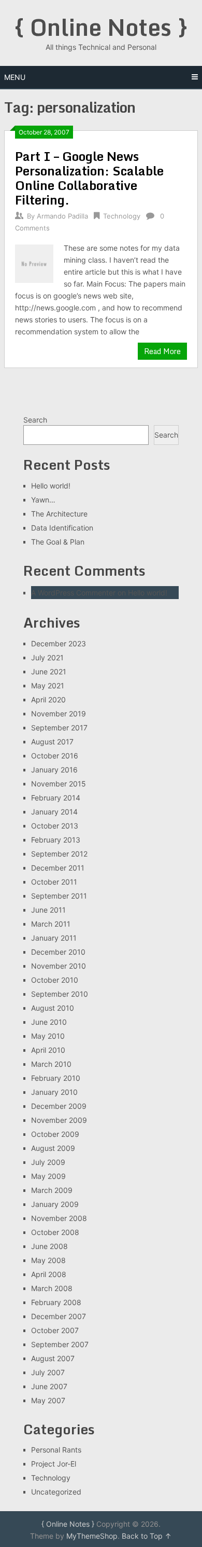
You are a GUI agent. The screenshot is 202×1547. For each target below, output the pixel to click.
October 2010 (54, 979)
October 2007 (55, 1330)
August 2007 (53, 1358)
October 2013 (54, 825)
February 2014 (55, 797)
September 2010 (59, 993)
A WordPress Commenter (73, 592)
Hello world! (50, 485)
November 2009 (59, 1120)
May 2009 (48, 1176)
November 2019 (58, 713)
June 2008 (49, 1246)
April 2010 (48, 1050)
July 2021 (47, 657)
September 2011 (59, 895)
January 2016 (54, 769)
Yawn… (43, 499)
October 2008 (55, 1232)
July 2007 (48, 1372)
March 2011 (50, 923)
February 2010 (55, 1078)
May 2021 (47, 685)
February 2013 (55, 839)
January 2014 (54, 811)
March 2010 (51, 1064)
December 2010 (58, 951)
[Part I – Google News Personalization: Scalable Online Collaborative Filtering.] (34, 262)
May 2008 (48, 1260)
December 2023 (58, 643)
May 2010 (48, 1036)
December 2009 (58, 1106)
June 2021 (48, 671)
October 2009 (55, 1134)
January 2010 (54, 1092)
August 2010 (52, 1007)
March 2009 (52, 1190)
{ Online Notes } (101, 27)
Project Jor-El (53, 1463)
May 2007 (48, 1400)
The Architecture (59, 513)
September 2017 (59, 727)
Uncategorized (56, 1491)
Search (35, 419)
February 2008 (56, 1302)
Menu (14, 77)
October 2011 (54, 881)
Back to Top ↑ (146, 1535)
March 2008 (52, 1288)
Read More (162, 351)
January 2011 (54, 937)
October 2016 (54, 755)
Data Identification (62, 527)
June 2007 (49, 1386)
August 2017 (52, 741)
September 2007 (60, 1344)
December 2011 (57, 867)
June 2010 (49, 1021)
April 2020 (48, 699)
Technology (121, 216)
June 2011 (48, 909)
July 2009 (48, 1162)
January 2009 (55, 1204)
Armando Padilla (62, 216)
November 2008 (59, 1218)
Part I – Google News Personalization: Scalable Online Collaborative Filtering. (89, 178)
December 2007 (58, 1316)
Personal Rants (56, 1449)
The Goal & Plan (57, 541)
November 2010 (58, 965)
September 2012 (59, 853)
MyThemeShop (92, 1535)
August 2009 (53, 1148)
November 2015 (58, 783)
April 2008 (48, 1274)
